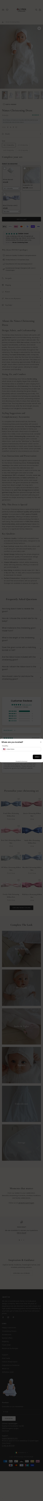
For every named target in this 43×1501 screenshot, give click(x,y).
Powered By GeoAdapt (21, 761)
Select (37, 757)
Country (5, 746)
